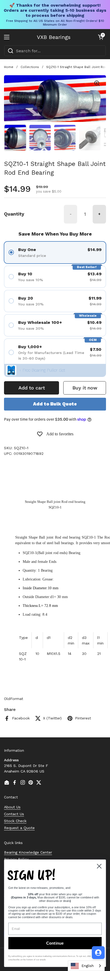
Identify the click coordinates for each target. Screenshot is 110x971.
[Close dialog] (99, 866)
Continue (55, 943)
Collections (30, 67)
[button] (100, 37)
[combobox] (55, 50)
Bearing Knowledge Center (28, 852)
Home (8, 67)
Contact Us (14, 814)
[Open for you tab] (98, 952)
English (87, 966)
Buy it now (84, 388)
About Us (12, 807)
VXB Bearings (53, 37)
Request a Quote (19, 828)
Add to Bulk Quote (55, 404)
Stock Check (15, 821)
